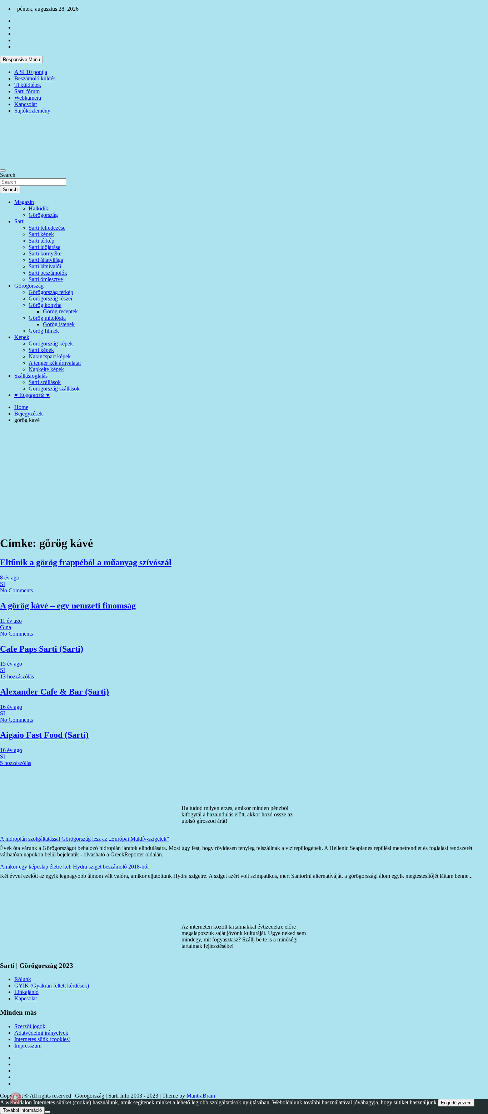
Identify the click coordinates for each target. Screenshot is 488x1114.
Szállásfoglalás (31, 376)
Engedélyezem (456, 1102)
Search (7, 175)
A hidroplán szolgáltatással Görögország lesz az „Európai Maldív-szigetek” (84, 839)
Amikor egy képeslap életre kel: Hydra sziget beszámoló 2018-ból (74, 867)
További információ (22, 1110)
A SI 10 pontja (30, 72)
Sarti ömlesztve (46, 279)
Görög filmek (44, 331)
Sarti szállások (45, 382)
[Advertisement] (244, 479)
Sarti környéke (45, 253)
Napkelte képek (46, 369)
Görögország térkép (51, 292)
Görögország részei (50, 298)
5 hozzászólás (15, 763)
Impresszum (27, 1046)
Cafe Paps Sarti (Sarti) (41, 648)
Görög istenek (59, 324)
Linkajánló (26, 992)
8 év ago (9, 578)
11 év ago (11, 621)
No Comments (16, 590)
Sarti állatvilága (46, 260)
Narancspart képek (50, 356)
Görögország (43, 215)
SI (2, 584)
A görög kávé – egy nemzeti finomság (68, 605)
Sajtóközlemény (32, 111)
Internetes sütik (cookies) (42, 1039)
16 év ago (11, 707)
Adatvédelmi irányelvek (41, 1033)
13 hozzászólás (17, 676)
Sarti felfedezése (47, 228)
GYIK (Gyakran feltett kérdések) (51, 986)
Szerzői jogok (29, 1026)
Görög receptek (60, 311)
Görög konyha (45, 305)
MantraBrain (200, 1096)
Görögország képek (51, 343)
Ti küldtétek (27, 85)
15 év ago (11, 664)
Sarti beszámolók (48, 273)
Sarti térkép (41, 241)
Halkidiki (39, 208)
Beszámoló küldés (34, 78)
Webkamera (27, 98)
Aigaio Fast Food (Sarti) (44, 735)
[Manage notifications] (15, 1098)
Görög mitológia (47, 318)
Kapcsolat (25, 104)
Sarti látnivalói (45, 266)
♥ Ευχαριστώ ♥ (32, 395)
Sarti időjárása (44, 247)
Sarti (19, 221)
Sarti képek (41, 234)
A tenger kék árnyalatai (55, 363)
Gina (5, 627)
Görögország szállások (54, 389)
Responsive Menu (21, 59)
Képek (21, 337)
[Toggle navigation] (3, 170)
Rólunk (22, 979)
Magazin (24, 202)
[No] (47, 1112)
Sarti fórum (27, 91)
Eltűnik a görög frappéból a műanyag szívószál (85, 562)
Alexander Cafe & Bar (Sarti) (54, 691)
